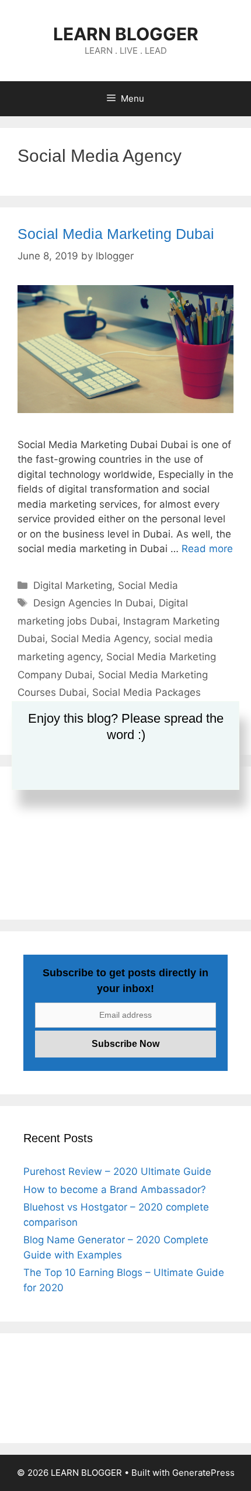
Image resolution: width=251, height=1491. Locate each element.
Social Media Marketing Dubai (116, 234)
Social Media (148, 585)
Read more (207, 548)
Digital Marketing (72, 585)
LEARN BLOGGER (125, 33)
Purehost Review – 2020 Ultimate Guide (117, 1171)
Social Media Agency (99, 638)
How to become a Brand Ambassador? (114, 1189)
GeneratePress (203, 1472)
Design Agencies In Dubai (93, 603)
